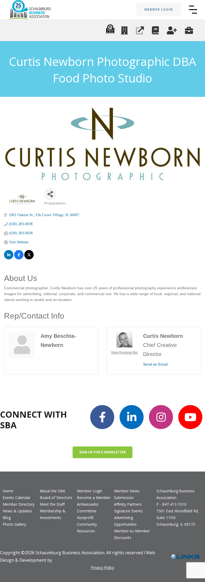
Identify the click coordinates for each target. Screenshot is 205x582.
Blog (7, 517)
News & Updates (17, 510)
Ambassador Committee (88, 507)
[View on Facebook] (18, 254)
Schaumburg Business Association (175, 494)
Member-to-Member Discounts (132, 534)
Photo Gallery (14, 524)
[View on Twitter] (29, 254)
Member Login (89, 490)
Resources (86, 530)
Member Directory (18, 504)
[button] (193, 10)
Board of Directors (56, 497)
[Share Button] (50, 194)
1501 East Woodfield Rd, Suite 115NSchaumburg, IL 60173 (177, 517)
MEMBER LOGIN (158, 9)
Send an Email (155, 364)
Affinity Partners (128, 504)
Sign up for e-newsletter (102, 452)
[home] (29, 9)
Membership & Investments (52, 514)
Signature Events (128, 510)
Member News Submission (127, 494)
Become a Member (94, 497)
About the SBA (52, 490)
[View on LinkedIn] (8, 254)
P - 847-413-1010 (171, 504)
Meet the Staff (52, 504)
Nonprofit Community (87, 521)
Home (8, 490)
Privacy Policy (102, 567)
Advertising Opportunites (125, 521)
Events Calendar (16, 497)
